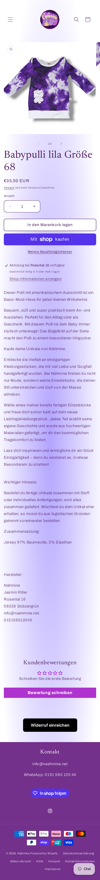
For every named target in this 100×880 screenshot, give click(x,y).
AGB (39, 861)
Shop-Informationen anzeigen (35, 279)
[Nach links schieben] (38, 143)
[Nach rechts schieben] (61, 143)
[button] (10, 19)
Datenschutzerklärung (78, 853)
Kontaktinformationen (80, 861)
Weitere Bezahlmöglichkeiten (50, 252)
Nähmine (23, 853)
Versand (9, 187)
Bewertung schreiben (50, 692)
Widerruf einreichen (50, 725)
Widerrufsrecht (20, 861)
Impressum (52, 868)
